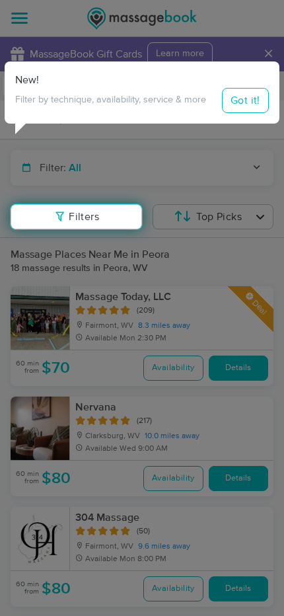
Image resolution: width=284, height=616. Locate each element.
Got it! (245, 100)
